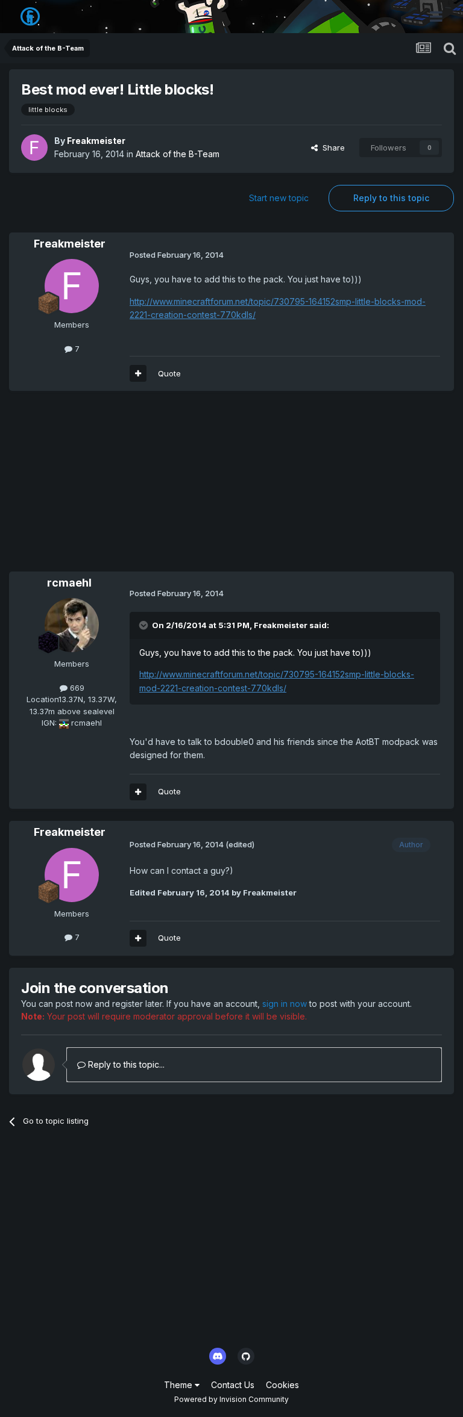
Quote (169, 373)
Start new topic (279, 198)
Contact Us (232, 1385)
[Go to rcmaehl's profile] (72, 625)
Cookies (282, 1385)
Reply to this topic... (125, 1064)
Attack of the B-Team (177, 154)
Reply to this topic (391, 198)
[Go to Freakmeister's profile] (34, 147)
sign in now (284, 1003)
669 (76, 688)
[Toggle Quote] (144, 625)
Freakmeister (96, 140)
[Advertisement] (150, 487)
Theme (179, 1385)
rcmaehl (69, 582)
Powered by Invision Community (231, 1399)
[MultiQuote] (138, 373)
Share (331, 147)
